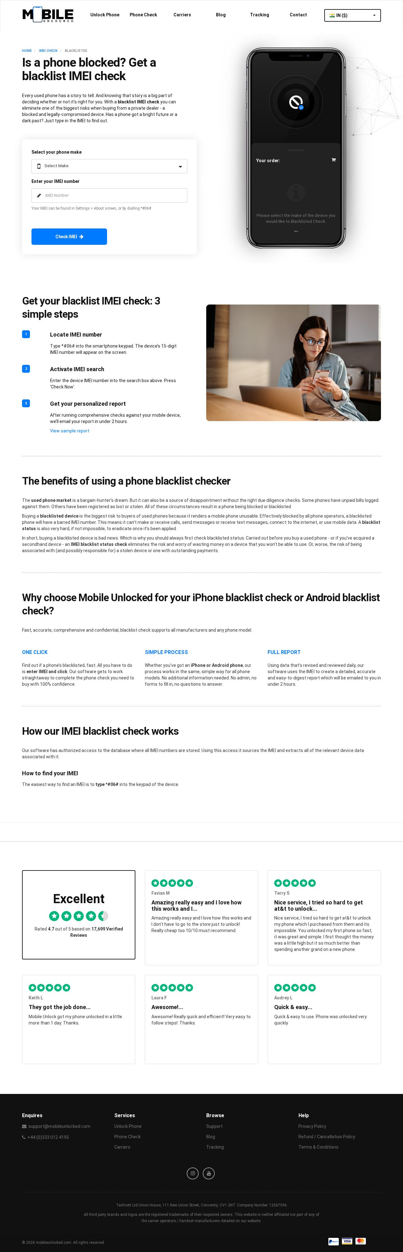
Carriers (182, 14)
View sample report (69, 430)
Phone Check (143, 14)
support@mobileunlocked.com (59, 1126)
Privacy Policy (312, 1126)
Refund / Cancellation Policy (326, 1136)
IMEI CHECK (48, 51)
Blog (221, 14)
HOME (27, 51)
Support (214, 1126)
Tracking (259, 14)
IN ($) (342, 15)
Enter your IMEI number (55, 181)
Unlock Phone (104, 14)
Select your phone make (56, 152)
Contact (298, 14)
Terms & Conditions (318, 1147)
